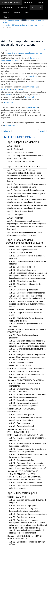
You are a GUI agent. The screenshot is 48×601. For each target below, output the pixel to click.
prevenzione (32, 107)
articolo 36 (8, 102)
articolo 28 (33, 76)
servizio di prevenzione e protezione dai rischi (24, 53)
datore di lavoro (11, 125)
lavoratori (19, 89)
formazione (6, 89)
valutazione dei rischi (10, 60)
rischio (32, 58)
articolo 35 (29, 97)
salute (8, 94)
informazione (32, 86)
